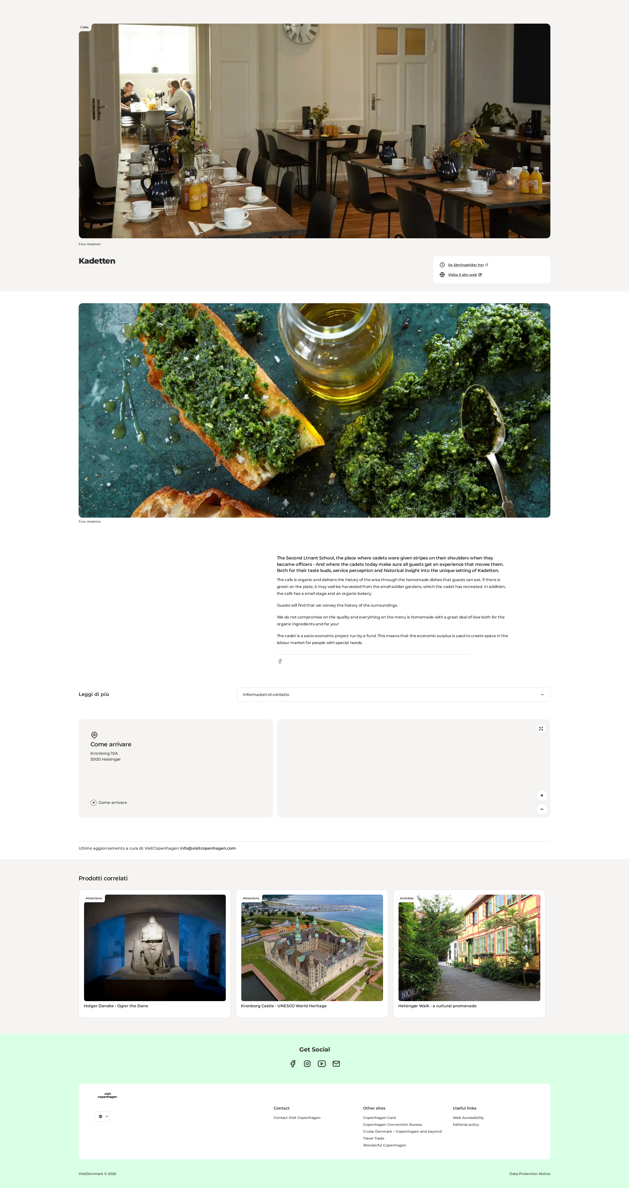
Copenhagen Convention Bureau (392, 1124)
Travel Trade (373, 1138)
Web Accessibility (468, 1117)
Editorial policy (466, 1124)
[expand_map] (541, 728)
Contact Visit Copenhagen (297, 1117)
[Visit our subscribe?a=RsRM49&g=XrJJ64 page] (336, 1063)
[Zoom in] (542, 795)
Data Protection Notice (530, 1174)
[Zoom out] (542, 809)
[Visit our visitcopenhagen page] (292, 1063)
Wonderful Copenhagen (384, 1145)
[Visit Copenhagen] (107, 1095)
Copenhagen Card (379, 1117)
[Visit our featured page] (321, 1063)
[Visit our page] (307, 1063)
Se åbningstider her (466, 265)
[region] (413, 768)
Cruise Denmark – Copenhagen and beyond (402, 1131)
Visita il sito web (462, 274)
